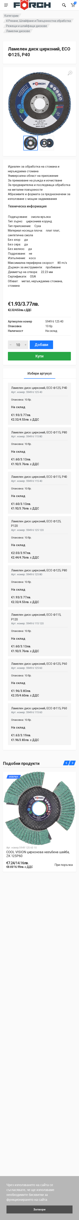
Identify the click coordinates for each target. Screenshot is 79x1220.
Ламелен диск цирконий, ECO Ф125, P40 (39, 388)
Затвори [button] (39, 1209)
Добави (41, 344)
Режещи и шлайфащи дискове (26, 26)
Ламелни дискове (18, 31)
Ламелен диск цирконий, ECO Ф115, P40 (39, 477)
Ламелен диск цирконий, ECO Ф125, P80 (39, 570)
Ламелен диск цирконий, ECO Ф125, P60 (39, 664)
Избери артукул (40, 373)
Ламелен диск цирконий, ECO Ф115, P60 (39, 708)
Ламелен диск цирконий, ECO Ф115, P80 (39, 432)
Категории (11, 15)
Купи (39, 356)
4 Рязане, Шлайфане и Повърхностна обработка (38, 20)
